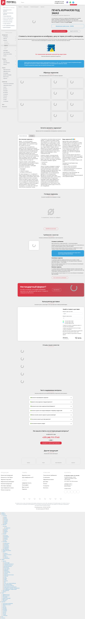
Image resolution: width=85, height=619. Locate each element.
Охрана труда (6, 562)
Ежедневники (6, 43)
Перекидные (6, 546)
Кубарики (6, 531)
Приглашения (6, 558)
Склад (5, 577)
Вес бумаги (5, 92)
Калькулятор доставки (7, 21)
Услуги (3, 67)
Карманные (6, 548)
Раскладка (5, 90)
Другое (4, 551)
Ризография (5, 73)
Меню (5, 555)
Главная (2, 512)
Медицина (6, 570)
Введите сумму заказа (67, 316)
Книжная (5, 40)
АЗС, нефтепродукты (8, 584)
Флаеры (5, 523)
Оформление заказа (7, 85)
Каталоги (6, 47)
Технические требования (8, 83)
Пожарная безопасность (9, 564)
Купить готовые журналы (8, 18)
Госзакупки (5, 94)
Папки (5, 532)
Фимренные (7, 527)
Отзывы (5, 99)
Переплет (5, 78)
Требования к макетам (7, 19)
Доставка (5, 88)
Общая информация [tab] (23, 135)
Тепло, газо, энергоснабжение (10, 583)
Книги (5, 48)
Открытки (6, 557)
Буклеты (73, 462)
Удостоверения (6, 52)
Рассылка (5, 96)
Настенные (6, 544)
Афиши (5, 517)
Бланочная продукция (7, 475)
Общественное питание (9, 574)
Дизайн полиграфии (7, 74)
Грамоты (5, 553)
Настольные (6, 545)
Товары (4, 59)
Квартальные (6, 543)
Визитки (5, 530)
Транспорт (6, 576)
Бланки (28, 462)
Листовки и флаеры (6, 485)
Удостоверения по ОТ (27, 477)
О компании (5, 101)
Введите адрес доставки (68, 311)
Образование (6, 571)
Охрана (5, 578)
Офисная (5, 38)
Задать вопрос (74, 31)
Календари (5, 50)
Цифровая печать (7, 71)
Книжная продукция (6, 483)
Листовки (6, 519)
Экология (6, 580)
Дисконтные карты (7, 554)
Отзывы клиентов (6, 23)
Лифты (5, 579)
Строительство (7, 572)
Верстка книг (6, 76)
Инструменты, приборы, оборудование (12, 588)
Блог (3, 104)
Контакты (4, 106)
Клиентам (4, 81)
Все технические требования (60, 277)
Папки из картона (5, 490)
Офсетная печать (6, 69)
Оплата (4, 87)
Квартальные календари (7, 481)
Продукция (5, 35)
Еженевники (6, 536)
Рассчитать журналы (59, 31)
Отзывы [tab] (31, 135)
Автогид (5, 97)
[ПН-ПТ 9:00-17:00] (77, 2)
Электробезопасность (8, 565)
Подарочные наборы (7, 54)
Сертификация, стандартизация (10, 589)
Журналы (6, 45)
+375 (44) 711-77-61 (59, 1)
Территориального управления (10, 586)
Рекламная (5, 36)
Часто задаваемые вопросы (9, 25)
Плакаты (5, 64)
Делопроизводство (8, 566)
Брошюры (6, 42)
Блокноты (6, 529)
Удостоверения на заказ (7, 488)
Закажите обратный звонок (51, 443)
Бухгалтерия (6, 567)
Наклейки (6, 521)
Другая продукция (6, 27)
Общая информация (7, 16)
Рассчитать (57, 289)
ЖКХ (5, 582)
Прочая (4, 55)
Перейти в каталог (51, 228)
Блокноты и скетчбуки (7, 477)
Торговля (6, 573)
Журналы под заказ (6, 479)
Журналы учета (26, 475)
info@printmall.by (59, 3)
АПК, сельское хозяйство (9, 585)
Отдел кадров (7, 568)
